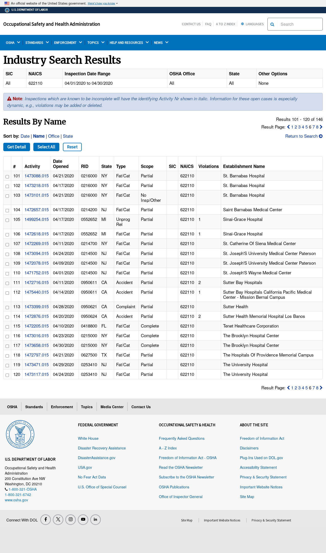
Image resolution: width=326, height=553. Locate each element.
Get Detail (16, 147)
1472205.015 (36, 325)
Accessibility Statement (258, 467)
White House (88, 438)
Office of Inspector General (180, 496)
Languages (254, 24)
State (68, 136)
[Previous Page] (288, 126)
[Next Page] (321, 126)
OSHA (10, 42)
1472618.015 (36, 233)
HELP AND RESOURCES (127, 42)
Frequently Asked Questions (182, 438)
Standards (34, 406)
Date (25, 136)
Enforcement (62, 406)
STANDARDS (34, 42)
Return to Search (302, 136)
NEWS (159, 42)
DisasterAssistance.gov (96, 457)
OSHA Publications (174, 486)
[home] (20, 433)
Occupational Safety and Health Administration (51, 24)
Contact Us (191, 24)
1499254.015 (36, 219)
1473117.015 (36, 374)
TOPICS (94, 42)
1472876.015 (36, 316)
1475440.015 (36, 292)
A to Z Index (225, 24)
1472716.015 (36, 282)
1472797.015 (36, 354)
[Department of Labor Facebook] (45, 519)
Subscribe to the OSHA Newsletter (186, 476)
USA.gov (85, 467)
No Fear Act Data (92, 476)
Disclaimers (249, 447)
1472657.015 (36, 209)
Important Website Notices (261, 486)
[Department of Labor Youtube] (83, 519)
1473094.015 (36, 253)
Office (53, 136)
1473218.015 (36, 185)
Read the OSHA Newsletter (181, 467)
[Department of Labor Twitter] (58, 519)
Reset (72, 147)
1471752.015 (36, 272)
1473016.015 (36, 335)
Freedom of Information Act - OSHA (187, 457)
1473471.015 (36, 364)
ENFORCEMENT (65, 42)
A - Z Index (168, 447)
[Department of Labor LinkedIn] (95, 519)
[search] (272, 24)
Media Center (112, 406)
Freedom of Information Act (262, 438)
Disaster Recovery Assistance (102, 447)
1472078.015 (36, 263)
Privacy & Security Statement (263, 476)
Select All (46, 147)
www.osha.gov (16, 499)
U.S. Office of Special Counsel (102, 486)
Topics (87, 406)
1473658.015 (36, 345)
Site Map (247, 496)
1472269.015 (36, 243)
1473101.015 (36, 195)
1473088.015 (36, 175)
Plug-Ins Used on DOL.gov (261, 457)
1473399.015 (36, 306)
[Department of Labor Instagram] (70, 519)
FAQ (208, 24)
